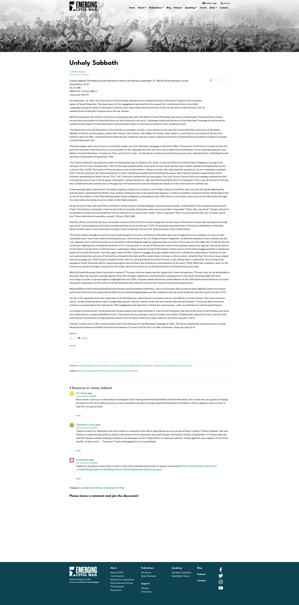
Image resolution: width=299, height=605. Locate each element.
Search (226, 3)
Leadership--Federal (151, 365)
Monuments (174, 365)
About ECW (116, 572)
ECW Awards (117, 586)
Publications (155, 8)
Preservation (186, 365)
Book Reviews (148, 576)
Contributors (117, 576)
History (111, 371)
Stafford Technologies (89, 582)
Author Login (211, 3)
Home (132, 8)
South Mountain (130, 371)
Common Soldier (117, 365)
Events (203, 8)
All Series (146, 572)
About (141, 8)
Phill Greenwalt (78, 72)
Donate (145, 588)
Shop (212, 8)
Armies (80, 365)
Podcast (178, 8)
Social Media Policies (121, 583)
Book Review (101, 371)
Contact (224, 8)
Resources (115, 590)
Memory (164, 365)
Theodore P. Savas (85, 424)
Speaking (190, 8)
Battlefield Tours (180, 576)
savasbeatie (82, 459)
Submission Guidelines (122, 579)
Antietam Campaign (86, 371)
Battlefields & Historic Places (96, 365)
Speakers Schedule (181, 572)
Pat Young (81, 393)
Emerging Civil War (133, 365)
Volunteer (146, 591)
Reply (78, 415)
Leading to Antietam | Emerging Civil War (102, 487)
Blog (169, 8)
